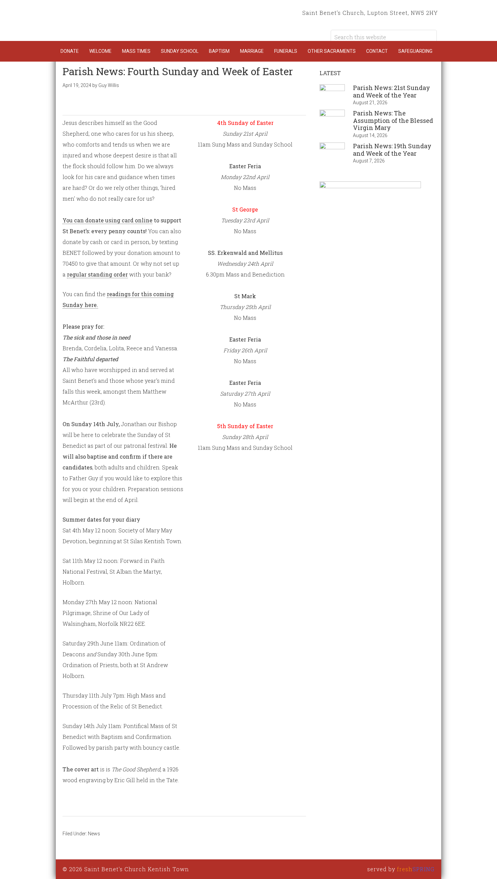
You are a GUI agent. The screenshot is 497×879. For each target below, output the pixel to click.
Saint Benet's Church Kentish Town (123, 20)
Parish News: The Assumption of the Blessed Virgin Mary (393, 120)
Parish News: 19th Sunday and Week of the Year (392, 149)
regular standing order (97, 274)
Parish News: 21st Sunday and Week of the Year (391, 91)
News (94, 833)
